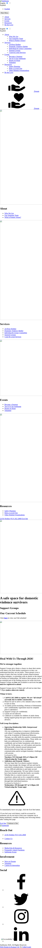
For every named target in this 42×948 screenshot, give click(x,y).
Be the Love (8, 25)
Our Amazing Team (16, 38)
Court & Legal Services (17, 52)
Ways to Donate (10, 861)
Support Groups (14, 50)
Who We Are (13, 36)
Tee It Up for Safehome (17, 58)
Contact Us (8, 839)
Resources (8, 23)
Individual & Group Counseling (20, 48)
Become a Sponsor (15, 56)
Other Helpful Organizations (19, 70)
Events (6, 21)
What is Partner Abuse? (17, 40)
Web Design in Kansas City (10, 947)
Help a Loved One (15, 68)
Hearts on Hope (14, 60)
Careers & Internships (12, 865)
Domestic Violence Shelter (18, 46)
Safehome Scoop (10, 852)
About (6, 17)
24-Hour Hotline (15, 44)
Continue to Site (12, 823)
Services (7, 19)
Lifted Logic (26, 947)
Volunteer (12, 62)
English (2, 3)
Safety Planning (14, 66)
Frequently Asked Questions (14, 850)
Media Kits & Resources (13, 848)
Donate (36, 91)
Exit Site (3, 823)
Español (3, 5)
